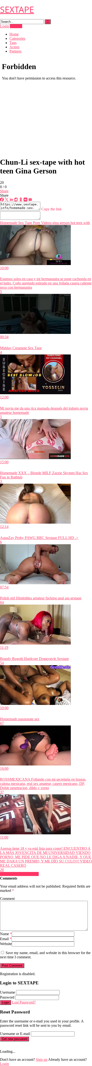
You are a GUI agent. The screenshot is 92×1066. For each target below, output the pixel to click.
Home (14, 34)
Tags (13, 43)
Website (6, 944)
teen (78, 223)
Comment (7, 899)
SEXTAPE (17, 9)
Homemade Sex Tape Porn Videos (25, 223)
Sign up (41, 1059)
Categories (17, 38)
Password (7, 997)
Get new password (14, 1039)
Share (4, 191)
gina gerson (60, 223)
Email (6, 939)
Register (16, 26)
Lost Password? (24, 1002)
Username (7, 992)
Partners (15, 51)
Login (4, 26)
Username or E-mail (15, 1034)
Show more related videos (19, 874)
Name (6, 934)
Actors (14, 47)
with (86, 223)
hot (72, 223)
